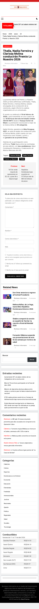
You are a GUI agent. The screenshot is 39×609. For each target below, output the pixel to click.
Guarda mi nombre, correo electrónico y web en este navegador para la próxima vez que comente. (18, 257)
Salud (5, 519)
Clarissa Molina (15, 155)
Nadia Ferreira (27, 155)
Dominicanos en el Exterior (12, 476)
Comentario (9, 207)
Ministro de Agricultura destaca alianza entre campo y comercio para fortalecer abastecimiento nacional (20, 391)
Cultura (6, 468)
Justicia (6, 499)
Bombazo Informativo (11, 63)
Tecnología (7, 527)
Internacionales (9, 495)
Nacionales (7, 503)
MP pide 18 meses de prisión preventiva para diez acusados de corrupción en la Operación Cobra (19, 421)
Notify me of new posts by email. (18, 270)
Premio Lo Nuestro (10, 159)
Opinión (6, 507)
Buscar (5, 355)
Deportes (7, 472)
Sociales (6, 523)
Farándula (8, 46)
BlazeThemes (25, 599)
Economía (7, 480)
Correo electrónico (12, 239)
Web (6, 247)
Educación (7, 484)
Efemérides (7, 488)
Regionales (7, 515)
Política (6, 511)
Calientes (7, 464)
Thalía (22, 159)
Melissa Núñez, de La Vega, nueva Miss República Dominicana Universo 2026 (23, 307)
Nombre (8, 231)
